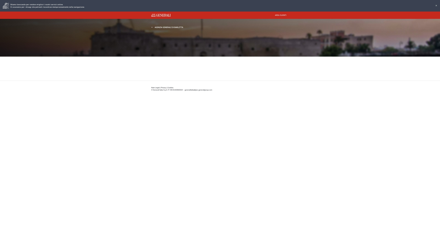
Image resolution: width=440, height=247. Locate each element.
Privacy (163, 88)
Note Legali (155, 88)
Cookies (170, 88)
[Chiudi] (436, 6)
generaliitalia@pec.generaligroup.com (198, 90)
